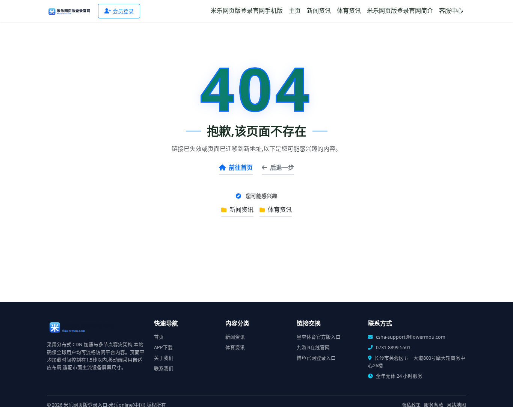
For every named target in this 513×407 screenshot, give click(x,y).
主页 (295, 10)
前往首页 (241, 167)
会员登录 (123, 11)
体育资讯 (349, 10)
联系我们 (164, 368)
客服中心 (451, 10)
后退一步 (282, 167)
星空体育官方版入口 (319, 337)
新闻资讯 (319, 10)
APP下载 (163, 347)
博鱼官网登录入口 (316, 358)
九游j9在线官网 (313, 347)
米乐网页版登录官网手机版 (247, 10)
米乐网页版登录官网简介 (400, 10)
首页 (159, 337)
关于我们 (164, 358)
